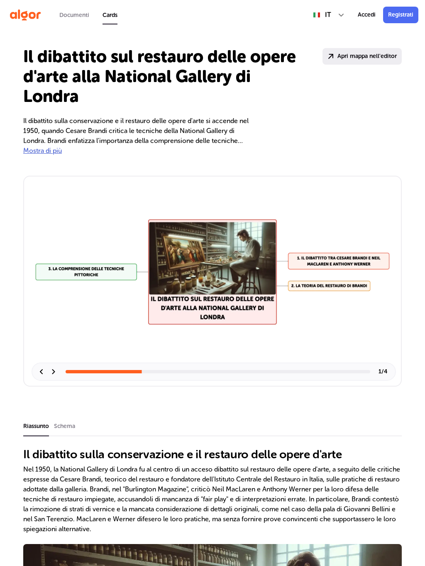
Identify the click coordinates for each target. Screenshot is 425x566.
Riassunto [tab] (36, 426)
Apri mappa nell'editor (367, 56)
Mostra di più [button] (42, 151)
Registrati (400, 14)
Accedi (367, 14)
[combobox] (329, 15)
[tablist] (88, 15)
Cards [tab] (110, 15)
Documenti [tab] (74, 15)
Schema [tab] (64, 426)
